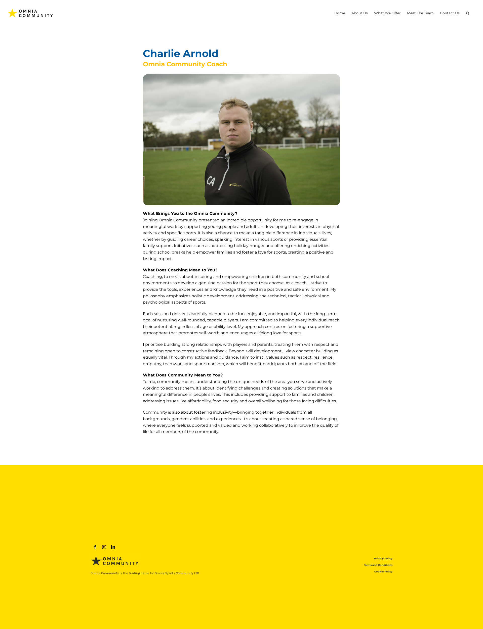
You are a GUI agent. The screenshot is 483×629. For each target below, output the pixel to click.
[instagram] (104, 547)
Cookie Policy (383, 571)
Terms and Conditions (378, 565)
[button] (467, 13)
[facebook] (95, 547)
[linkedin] (113, 547)
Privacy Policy (383, 558)
